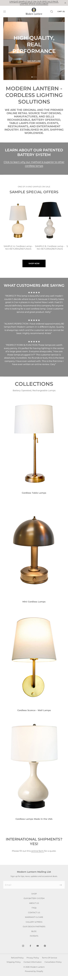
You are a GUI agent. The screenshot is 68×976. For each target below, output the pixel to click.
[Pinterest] (45, 945)
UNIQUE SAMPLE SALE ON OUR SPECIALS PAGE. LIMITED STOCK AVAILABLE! (34, 2)
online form (37, 851)
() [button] (61, 11)
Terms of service (49, 958)
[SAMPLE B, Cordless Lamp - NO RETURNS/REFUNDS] (50, 220)
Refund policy (17, 958)
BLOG (34, 931)
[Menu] (7, 11)
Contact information (33, 962)
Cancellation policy (53, 962)
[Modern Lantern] (34, 11)
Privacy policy (33, 958)
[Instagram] (23, 945)
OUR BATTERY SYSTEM (34, 898)
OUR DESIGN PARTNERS (34, 926)
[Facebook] (30, 945)
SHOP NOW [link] (34, 263)
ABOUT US (34, 903)
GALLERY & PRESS (34, 922)
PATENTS (34, 936)
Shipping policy (14, 962)
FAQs (34, 908)
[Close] (65, 3)
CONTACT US (34, 912)
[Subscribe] (60, 885)
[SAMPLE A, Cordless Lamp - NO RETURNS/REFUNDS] (18, 220)
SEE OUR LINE (34, 61)
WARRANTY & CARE (34, 917)
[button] (51, 11)
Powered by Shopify (34, 971)
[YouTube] (37, 945)
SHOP (34, 894)
